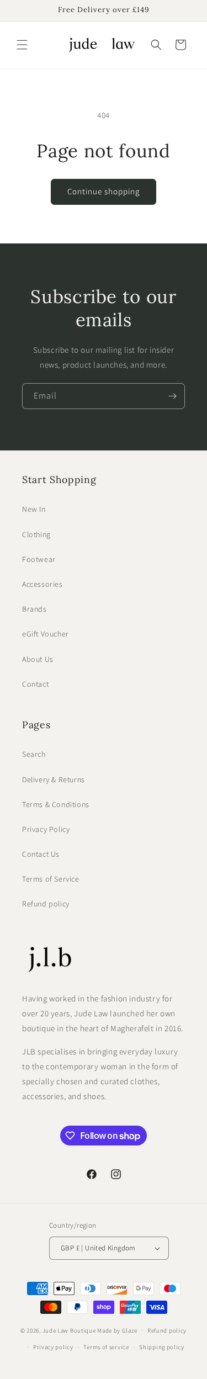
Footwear (39, 559)
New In (34, 509)
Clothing (36, 534)
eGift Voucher (45, 634)
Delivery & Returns (53, 779)
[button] (22, 45)
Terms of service (106, 1347)
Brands (34, 609)
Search (34, 754)
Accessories (42, 584)
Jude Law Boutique (69, 1330)
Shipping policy (161, 1347)
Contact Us (41, 854)
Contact (35, 684)
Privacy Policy (46, 829)
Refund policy (46, 904)
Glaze (129, 1330)
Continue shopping (103, 191)
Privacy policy (53, 1347)
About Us (38, 659)
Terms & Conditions (55, 804)
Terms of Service (50, 879)
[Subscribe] (172, 396)
